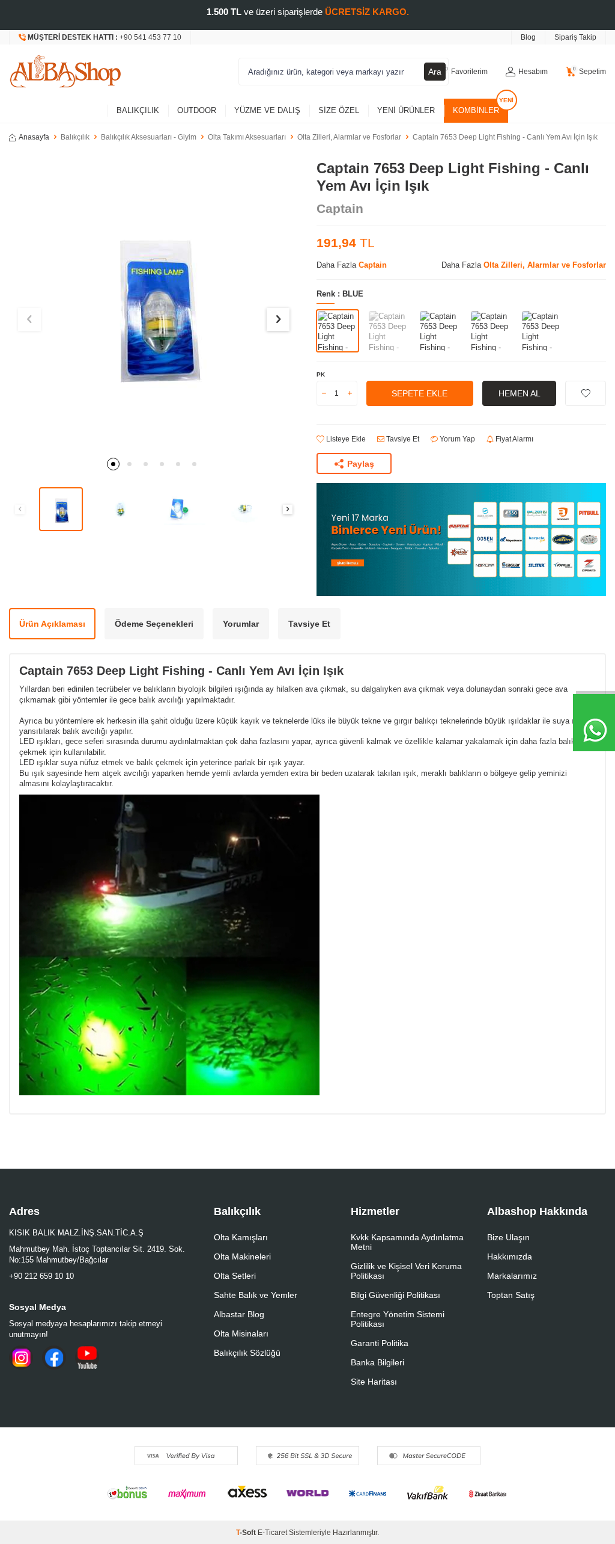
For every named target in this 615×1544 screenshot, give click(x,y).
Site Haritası (374, 1381)
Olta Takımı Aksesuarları (247, 137)
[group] (153, 305)
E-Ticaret (272, 1532)
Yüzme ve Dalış (267, 110)
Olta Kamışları (241, 1237)
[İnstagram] (21, 1358)
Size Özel (338, 110)
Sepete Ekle (419, 393)
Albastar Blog (239, 1314)
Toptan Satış (511, 1295)
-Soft (247, 1532)
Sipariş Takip (575, 37)
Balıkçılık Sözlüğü (247, 1353)
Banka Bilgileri (377, 1362)
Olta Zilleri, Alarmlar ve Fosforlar (349, 137)
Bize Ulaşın (508, 1237)
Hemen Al (519, 393)
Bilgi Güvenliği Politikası (395, 1295)
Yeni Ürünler (406, 110)
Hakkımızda (509, 1256)
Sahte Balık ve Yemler (255, 1295)
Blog (528, 37)
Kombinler (476, 110)
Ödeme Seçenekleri (154, 624)
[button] (113, 464)
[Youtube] (87, 1358)
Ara (434, 71)
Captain (340, 208)
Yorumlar (241, 624)
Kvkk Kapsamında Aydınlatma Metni (407, 1242)
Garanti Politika (379, 1343)
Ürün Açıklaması (52, 624)
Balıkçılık (138, 110)
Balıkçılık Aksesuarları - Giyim (148, 137)
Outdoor (196, 110)
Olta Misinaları (241, 1333)
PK (321, 374)
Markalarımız (512, 1276)
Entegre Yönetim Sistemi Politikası (397, 1319)
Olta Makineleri (242, 1256)
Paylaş (360, 464)
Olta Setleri (235, 1276)
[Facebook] (54, 1358)
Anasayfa (34, 137)
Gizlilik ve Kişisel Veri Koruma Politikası (406, 1271)
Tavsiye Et (401, 439)
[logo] (65, 72)
